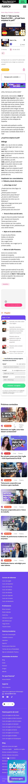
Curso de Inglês (6, 581)
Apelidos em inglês (19, 749)
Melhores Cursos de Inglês (9, 746)
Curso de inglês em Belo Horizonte (12, 718)
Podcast (6, 69)
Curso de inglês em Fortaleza (10, 733)
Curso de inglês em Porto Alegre (11, 727)
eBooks (4, 671)
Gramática (16, 12)
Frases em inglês (7, 749)
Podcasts (11, 12)
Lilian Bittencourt (7, 621)
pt (8, 704)
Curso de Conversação (8, 634)
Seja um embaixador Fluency (10, 652)
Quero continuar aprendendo (13, 305)
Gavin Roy (5, 615)
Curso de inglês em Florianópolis (11, 738)
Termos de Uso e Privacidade (10, 649)
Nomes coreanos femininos (10, 752)
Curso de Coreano (7, 598)
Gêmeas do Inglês (7, 618)
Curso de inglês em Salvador (10, 724)
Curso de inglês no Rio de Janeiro (11, 721)
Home (2, 12)
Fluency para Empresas (8, 646)
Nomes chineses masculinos (10, 755)
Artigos (4, 668)
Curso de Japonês (7, 595)
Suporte (4, 643)
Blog (6, 12)
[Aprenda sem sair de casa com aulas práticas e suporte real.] (13, 85)
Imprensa (5, 640)
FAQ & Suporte (6, 687)
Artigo (8, 426)
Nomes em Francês (7, 761)
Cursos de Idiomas (9, 578)
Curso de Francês (7, 587)
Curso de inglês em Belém (9, 735)
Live (8, 453)
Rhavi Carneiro (6, 609)
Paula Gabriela (6, 612)
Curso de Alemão (7, 592)
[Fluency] (6, 6)
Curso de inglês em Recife (9, 730)
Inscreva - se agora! (14, 385)
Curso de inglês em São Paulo (10, 715)
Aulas (3, 663)
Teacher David (6, 626)
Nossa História (6, 679)
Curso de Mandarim (7, 601)
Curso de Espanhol (7, 584)
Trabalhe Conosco (7, 637)
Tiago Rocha (5, 624)
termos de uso (11, 392)
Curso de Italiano (7, 589)
